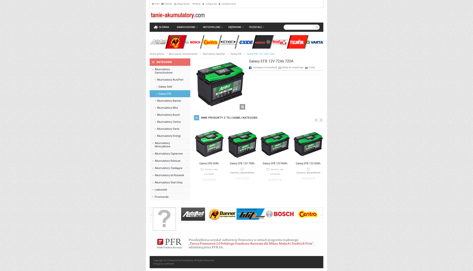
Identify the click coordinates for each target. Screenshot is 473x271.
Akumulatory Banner (169, 100)
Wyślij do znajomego (292, 67)
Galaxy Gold (165, 86)
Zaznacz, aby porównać (242, 172)
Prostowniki (162, 196)
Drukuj (312, 67)
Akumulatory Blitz (167, 107)
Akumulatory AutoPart (214, 54)
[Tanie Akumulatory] (177, 15)
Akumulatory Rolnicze (168, 160)
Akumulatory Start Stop (169, 182)
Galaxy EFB (235, 54)
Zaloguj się (211, 4)
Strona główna (157, 54)
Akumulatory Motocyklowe (162, 145)
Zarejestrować (228, 4)
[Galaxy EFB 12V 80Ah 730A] (275, 157)
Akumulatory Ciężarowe (169, 153)
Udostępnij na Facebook (265, 67)
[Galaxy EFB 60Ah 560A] (209, 157)
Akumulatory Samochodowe (183, 54)
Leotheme (169, 263)
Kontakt (168, 4)
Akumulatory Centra (169, 121)
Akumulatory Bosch (168, 114)
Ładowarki (161, 189)
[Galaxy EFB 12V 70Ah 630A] (242, 157)
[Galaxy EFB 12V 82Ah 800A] (308, 157)
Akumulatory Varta (168, 128)
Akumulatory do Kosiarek (169, 175)
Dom (157, 4)
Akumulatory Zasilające (168, 168)
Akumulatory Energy (169, 135)
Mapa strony (183, 4)
